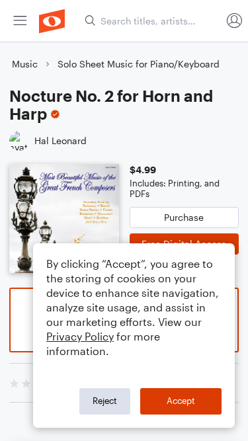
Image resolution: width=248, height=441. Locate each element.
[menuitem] (19, 21)
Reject (105, 400)
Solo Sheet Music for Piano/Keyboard (139, 63)
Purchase (184, 217)
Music (25, 63)
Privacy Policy (80, 336)
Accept (181, 400)
